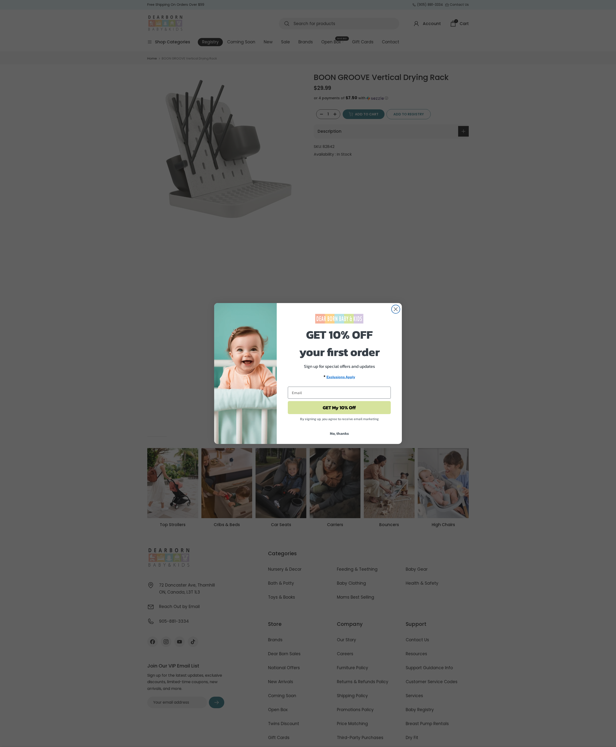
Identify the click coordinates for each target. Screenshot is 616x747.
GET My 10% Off (339, 407)
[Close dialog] (395, 309)
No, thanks (339, 433)
